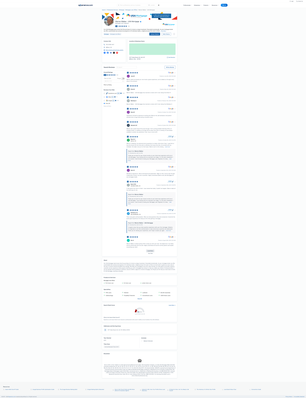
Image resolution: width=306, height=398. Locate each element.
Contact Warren (155, 34)
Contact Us (300, 1)
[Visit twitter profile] (114, 53)
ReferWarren (166, 34)
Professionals (187, 5)
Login (292, 1)
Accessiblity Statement (299, 396)
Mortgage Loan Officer (131, 10)
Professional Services (112, 10)
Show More (163, 31)
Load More (150, 251)
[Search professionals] (158, 5)
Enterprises (197, 5)
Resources (214, 5)
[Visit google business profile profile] (111, 53)
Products (206, 5)
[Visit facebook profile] (108, 53)
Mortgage (121, 10)
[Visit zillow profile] (105, 53)
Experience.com (12, 396)
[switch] (123, 78)
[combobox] (133, 5)
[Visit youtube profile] (117, 53)
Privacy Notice (289, 396)
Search (104, 10)
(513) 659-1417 (110, 44)
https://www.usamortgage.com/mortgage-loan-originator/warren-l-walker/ (115, 50)
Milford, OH (109, 47)
